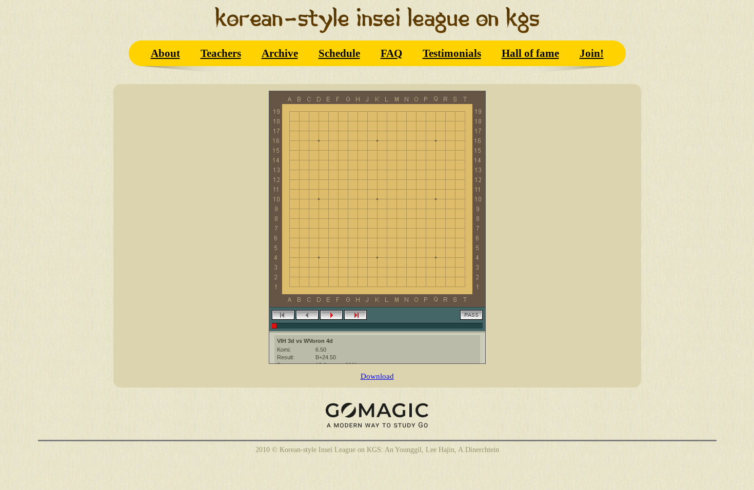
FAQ (391, 53)
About (165, 53)
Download (377, 376)
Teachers (221, 53)
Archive (280, 53)
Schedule (339, 53)
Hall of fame (530, 53)
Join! (592, 53)
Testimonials (452, 53)
